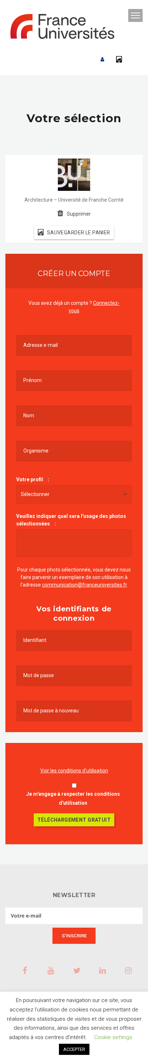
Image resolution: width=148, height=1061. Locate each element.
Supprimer (79, 214)
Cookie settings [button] (113, 1037)
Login (102, 59)
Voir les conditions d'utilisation (74, 770)
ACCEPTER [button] (74, 1049)
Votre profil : (32, 479)
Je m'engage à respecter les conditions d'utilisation (73, 798)
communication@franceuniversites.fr (84, 585)
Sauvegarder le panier (78, 232)
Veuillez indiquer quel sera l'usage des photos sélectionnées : (71, 520)
